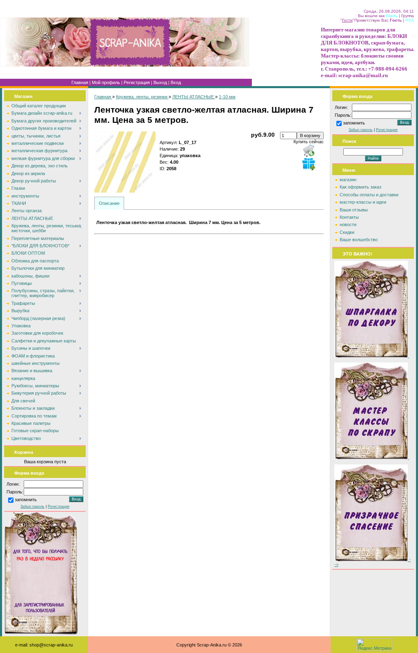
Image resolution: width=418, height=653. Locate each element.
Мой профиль (106, 82)
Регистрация (137, 82)
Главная (79, 82)
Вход (176, 82)
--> (372, 562)
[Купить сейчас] (308, 150)
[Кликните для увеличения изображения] (125, 162)
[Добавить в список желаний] (308, 163)
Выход (160, 82)
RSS (409, 20)
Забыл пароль (32, 506)
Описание (109, 203)
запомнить (26, 500)
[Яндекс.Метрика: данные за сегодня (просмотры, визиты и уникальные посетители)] (374, 644)
